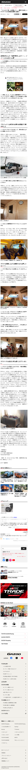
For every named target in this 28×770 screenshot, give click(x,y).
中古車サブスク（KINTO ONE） (10, 678)
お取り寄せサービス (7, 692)
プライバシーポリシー (6, 755)
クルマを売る (4, 713)
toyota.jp (16, 726)
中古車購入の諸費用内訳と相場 (9, 702)
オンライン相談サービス (8, 687)
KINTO (16, 737)
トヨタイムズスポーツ (19, 732)
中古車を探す (4, 663)
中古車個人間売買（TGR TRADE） (10, 676)
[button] (2, 618)
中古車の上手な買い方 (8, 707)
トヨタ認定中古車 (7, 666)
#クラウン (12, 553)
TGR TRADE (4, 643)
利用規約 (3, 752)
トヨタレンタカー (5, 734)
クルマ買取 (17, 734)
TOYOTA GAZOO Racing (7, 633)
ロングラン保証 (6, 694)
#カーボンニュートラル (7, 554)
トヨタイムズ (4, 732)
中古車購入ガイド (5, 700)
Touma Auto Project (5, 454)
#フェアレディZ (6, 553)
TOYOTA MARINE (5, 740)
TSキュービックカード (19, 740)
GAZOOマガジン (5, 710)
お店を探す (4, 681)
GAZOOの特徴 (5, 684)
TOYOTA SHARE (5, 737)
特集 (25, 5)
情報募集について (5, 761)
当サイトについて (5, 750)
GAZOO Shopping (6, 640)
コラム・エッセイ (18, 5)
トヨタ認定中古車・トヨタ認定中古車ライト (12, 697)
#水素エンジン (21, 553)
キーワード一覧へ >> (21, 556)
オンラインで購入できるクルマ (9, 668)
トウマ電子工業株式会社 (7, 453)
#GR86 (16, 553)
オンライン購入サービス (8, 689)
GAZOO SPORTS (5, 637)
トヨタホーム (4, 742)
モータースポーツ (8, 5)
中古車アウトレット (7, 673)
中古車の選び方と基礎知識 (8, 705)
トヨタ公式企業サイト (6, 726)
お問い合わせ (4, 758)
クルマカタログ (6, 671)
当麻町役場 (3, 451)
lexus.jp (3, 729)
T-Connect (17, 729)
